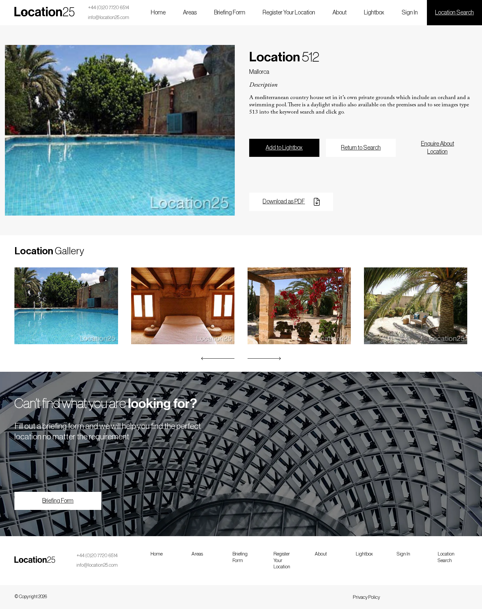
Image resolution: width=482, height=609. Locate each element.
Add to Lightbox (284, 148)
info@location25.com (108, 17)
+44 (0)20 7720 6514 (108, 7)
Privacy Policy (366, 597)
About (339, 12)
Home (158, 12)
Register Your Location (289, 12)
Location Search (454, 12)
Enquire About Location (437, 147)
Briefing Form (229, 12)
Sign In (410, 12)
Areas (190, 12)
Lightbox (374, 12)
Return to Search (361, 148)
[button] (218, 358)
